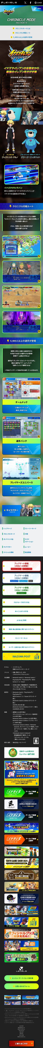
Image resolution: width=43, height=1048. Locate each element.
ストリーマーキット (21, 638)
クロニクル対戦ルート (22, 33)
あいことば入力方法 (21, 611)
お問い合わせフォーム (22, 986)
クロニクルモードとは (22, 28)
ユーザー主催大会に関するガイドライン (21, 647)
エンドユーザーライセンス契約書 (22, 978)
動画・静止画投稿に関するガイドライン (21, 629)
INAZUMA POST (21, 656)
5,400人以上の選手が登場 (22, 37)
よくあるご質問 (21, 620)
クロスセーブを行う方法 (21, 602)
